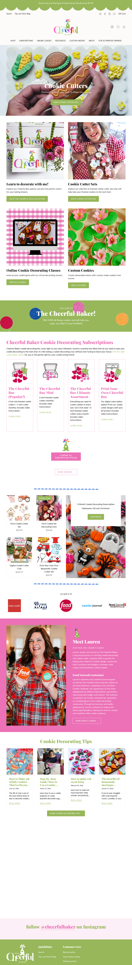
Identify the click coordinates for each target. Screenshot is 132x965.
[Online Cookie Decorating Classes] (35, 237)
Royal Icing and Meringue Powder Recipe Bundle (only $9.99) (66, 3)
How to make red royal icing (81, 780)
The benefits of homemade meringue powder (110, 781)
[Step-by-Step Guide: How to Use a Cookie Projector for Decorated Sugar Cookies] (50, 761)
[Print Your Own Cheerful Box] (112, 373)
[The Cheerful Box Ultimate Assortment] (81, 373)
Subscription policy (71, 956)
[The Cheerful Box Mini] (50, 373)
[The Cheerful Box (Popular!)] (20, 373)
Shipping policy (70, 961)
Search (9, 14)
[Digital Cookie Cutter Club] (19, 550)
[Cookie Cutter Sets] (97, 150)
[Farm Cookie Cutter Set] (19, 508)
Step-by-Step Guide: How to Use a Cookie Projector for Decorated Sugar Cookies (50, 781)
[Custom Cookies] (97, 237)
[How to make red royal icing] (81, 761)
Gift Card (122, 14)
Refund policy (69, 952)
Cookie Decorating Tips (66, 741)
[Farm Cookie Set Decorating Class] (49, 508)
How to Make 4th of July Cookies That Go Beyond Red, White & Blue (19, 781)
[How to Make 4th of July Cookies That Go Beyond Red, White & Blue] (20, 761)
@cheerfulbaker (58, 927)
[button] (13, 41)
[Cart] (124, 27)
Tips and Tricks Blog (22, 14)
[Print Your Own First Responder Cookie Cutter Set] (49, 550)
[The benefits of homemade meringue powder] (112, 761)
